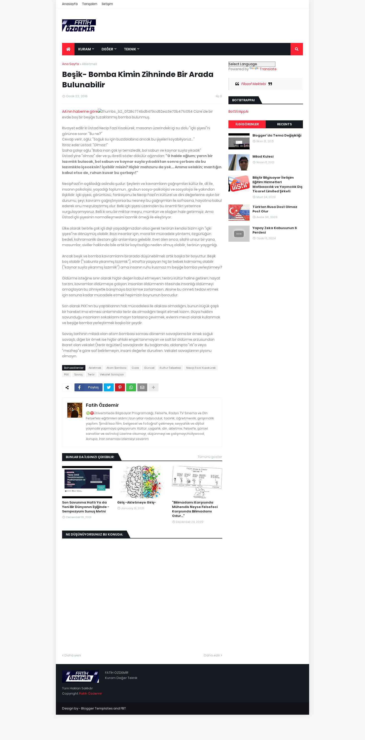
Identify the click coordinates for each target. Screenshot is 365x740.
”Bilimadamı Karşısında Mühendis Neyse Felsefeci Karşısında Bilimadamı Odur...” (195, 509)
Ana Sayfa (70, 64)
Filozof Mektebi (253, 83)
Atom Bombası (116, 368)
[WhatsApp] (131, 387)
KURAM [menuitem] (84, 49)
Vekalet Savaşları (112, 374)
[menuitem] (68, 49)
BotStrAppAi (238, 111)
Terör (91, 374)
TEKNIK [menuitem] (130, 49)
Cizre (135, 368)
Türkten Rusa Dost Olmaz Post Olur (275, 208)
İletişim (107, 4)
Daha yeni (73, 655)
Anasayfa (70, 4)
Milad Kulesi (263, 156)
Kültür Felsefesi (170, 368)
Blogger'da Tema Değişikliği (277, 135)
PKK (66, 374)
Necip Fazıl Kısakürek (201, 368)
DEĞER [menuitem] (107, 49)
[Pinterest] (120, 387)
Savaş (78, 374)
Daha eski (212, 655)
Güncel (149, 368)
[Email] (142, 387)
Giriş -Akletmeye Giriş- (136, 502)
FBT (123, 708)
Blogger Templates (97, 708)
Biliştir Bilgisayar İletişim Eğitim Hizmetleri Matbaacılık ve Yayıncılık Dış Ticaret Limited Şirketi (277, 184)
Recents (284, 124)
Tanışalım (89, 4)
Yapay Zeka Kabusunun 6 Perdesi (275, 230)
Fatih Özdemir (102, 405)
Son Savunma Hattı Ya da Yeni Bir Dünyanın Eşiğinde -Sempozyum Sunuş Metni (85, 507)
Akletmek (89, 64)
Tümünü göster (210, 457)
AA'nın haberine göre (80, 111)
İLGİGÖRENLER (247, 124)
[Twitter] (109, 387)
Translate (268, 69)
